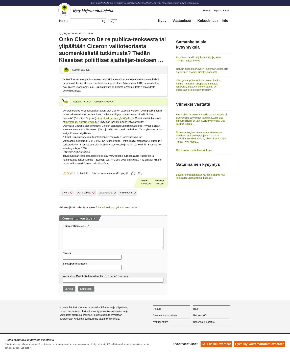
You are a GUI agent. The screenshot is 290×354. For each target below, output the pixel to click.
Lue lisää (24, 348)
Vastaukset (182, 21)
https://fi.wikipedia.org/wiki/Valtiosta (115, 118)
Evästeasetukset (185, 344)
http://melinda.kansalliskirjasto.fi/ (80, 121)
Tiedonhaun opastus (203, 321)
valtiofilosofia (105, 192)
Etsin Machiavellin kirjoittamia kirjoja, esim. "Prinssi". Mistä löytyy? (198, 59)
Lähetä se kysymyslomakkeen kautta (117, 207)
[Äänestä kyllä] (133, 173)
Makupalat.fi (159, 321)
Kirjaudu (227, 10)
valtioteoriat (126, 192)
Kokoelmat (206, 21)
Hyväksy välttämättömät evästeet (259, 344)
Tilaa (195, 308)
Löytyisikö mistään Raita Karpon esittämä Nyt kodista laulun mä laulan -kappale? (200, 176)
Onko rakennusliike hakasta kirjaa (194, 150)
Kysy (162, 21)
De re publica (84, 192)
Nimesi (67, 253)
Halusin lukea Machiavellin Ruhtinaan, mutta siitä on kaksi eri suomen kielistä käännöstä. (202, 70)
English (217, 10)
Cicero (65, 192)
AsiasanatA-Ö (112, 21)
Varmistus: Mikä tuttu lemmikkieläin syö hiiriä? (90, 276)
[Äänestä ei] (140, 174)
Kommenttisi (70, 226)
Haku (63, 21)
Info (225, 21)
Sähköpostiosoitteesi (75, 263)
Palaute (157, 308)
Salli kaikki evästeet (216, 344)
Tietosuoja (198, 315)
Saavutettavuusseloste (165, 315)
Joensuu (159, 183)
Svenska (207, 10)
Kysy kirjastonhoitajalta (70, 33)
